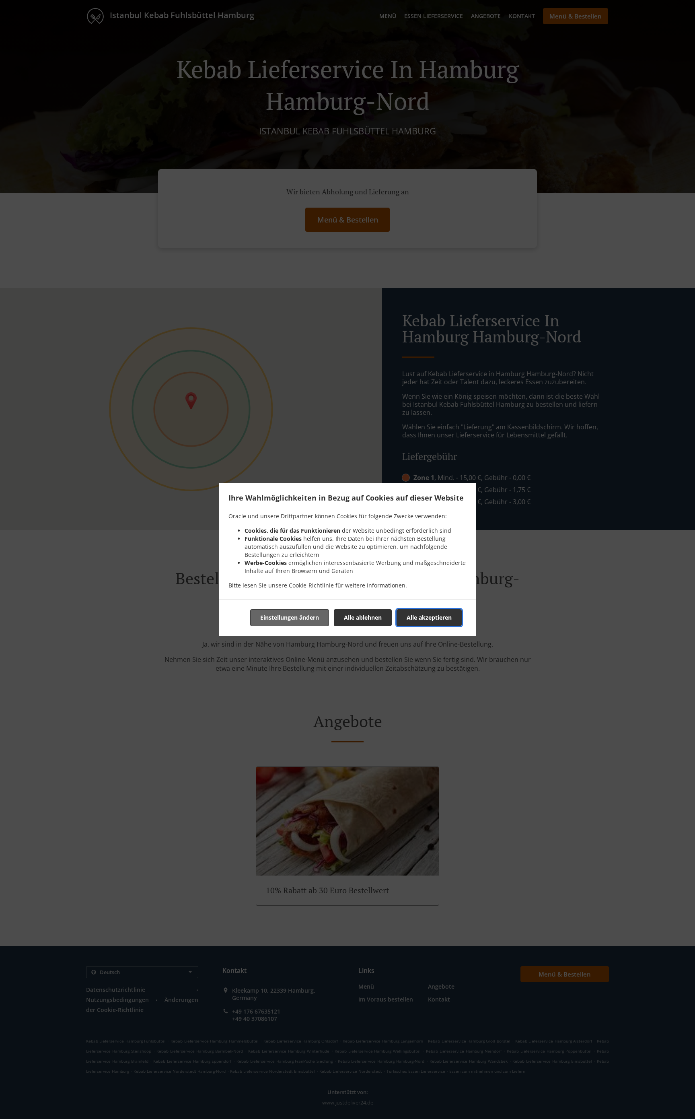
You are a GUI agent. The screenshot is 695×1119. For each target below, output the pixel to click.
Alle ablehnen (363, 617)
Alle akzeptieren (429, 617)
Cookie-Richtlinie (311, 585)
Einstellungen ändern (289, 617)
